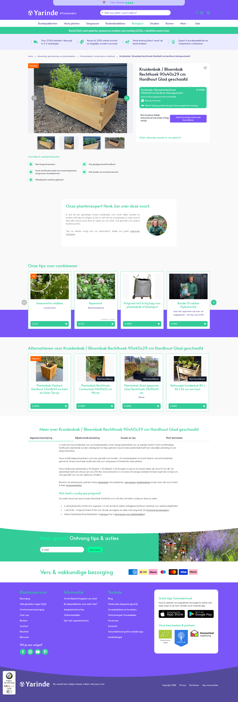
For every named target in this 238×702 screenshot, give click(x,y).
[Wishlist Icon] (205, 68)
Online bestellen (72, 614)
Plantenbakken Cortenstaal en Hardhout (97, 56)
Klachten (24, 631)
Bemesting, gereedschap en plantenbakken (56, 56)
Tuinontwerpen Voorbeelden (122, 614)
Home (30, 56)
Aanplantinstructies (74, 609)
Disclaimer (194, 685)
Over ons (24, 614)
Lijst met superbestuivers (76, 620)
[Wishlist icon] (66, 276)
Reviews (23, 620)
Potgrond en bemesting (157, 510)
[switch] (9, 691)
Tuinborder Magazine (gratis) (123, 603)
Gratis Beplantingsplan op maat (80, 598)
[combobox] (135, 12)
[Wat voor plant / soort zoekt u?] (102, 13)
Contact (24, 625)
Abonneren (95, 549)
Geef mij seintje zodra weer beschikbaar (188, 118)
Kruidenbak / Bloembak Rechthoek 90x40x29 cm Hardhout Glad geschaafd (154, 56)
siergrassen (130, 482)
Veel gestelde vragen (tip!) (33, 603)
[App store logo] (172, 614)
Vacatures (113, 620)
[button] (208, 12)
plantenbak (103, 482)
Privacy (182, 685)
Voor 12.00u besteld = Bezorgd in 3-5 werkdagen (56, 42)
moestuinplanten (74, 485)
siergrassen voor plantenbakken (129, 514)
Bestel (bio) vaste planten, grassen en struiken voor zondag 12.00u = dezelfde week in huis (119, 30)
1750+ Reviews (117, 3)
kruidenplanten (143, 482)
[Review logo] (181, 638)
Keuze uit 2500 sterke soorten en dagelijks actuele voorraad (102, 42)
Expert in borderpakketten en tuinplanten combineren (193, 42)
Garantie (112, 625)
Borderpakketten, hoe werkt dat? (80, 603)
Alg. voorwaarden (210, 685)
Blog (110, 598)
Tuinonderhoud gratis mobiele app (125, 631)
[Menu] (14, 672)
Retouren (24, 636)
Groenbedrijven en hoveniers (122, 609)
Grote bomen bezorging (32, 609)
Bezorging (25, 598)
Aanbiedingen (115, 636)
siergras (104, 514)
